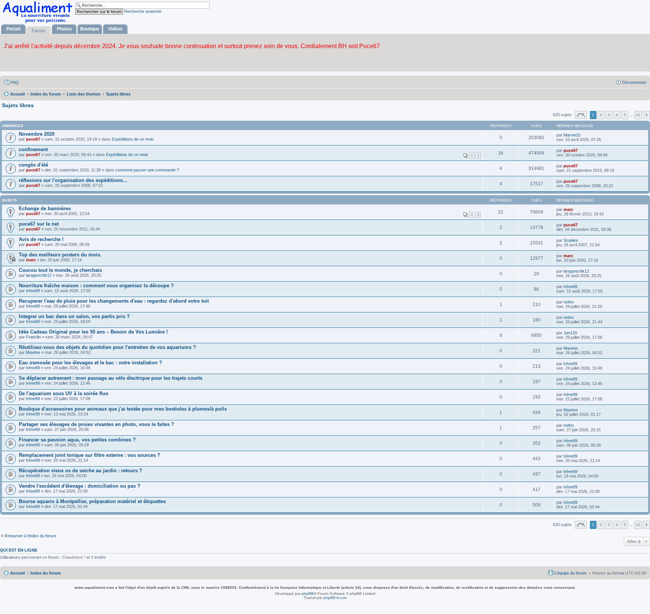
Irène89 (33, 290)
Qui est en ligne (18, 550)
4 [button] (617, 115)
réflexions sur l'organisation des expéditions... (73, 180)
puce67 (33, 139)
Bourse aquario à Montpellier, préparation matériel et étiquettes (92, 501)
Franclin (33, 337)
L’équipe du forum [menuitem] (570, 573)
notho (568, 302)
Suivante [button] (646, 115)
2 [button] (601, 115)
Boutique (89, 29)
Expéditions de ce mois (133, 139)
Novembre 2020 (37, 134)
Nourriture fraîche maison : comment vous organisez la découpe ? (96, 285)
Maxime (33, 352)
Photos (64, 29)
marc (568, 209)
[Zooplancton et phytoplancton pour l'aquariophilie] (39, 23)
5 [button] (625, 115)
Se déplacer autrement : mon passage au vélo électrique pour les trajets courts (110, 378)
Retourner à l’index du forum (30, 536)
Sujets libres (18, 105)
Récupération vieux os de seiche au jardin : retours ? (80, 470)
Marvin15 (571, 135)
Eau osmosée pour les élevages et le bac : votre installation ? (90, 362)
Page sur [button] (581, 115)
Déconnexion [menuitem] (634, 82)
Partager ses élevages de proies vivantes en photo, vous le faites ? (96, 424)
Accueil (17, 573)
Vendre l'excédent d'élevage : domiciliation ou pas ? (79, 486)
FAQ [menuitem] (15, 82)
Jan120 (570, 332)
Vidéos (115, 29)
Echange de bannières (45, 208)
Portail (13, 29)
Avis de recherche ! (41, 239)
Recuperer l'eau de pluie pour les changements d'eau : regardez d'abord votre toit (114, 301)
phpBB (308, 593)
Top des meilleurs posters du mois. (60, 255)
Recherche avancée (142, 11)
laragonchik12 (39, 275)
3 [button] (609, 115)
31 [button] (638, 115)
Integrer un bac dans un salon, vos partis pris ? (74, 316)
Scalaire (570, 240)
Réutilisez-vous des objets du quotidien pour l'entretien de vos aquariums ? (107, 347)
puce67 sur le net (39, 224)
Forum (39, 30)
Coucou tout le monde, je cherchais (60, 270)
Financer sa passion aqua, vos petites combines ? (77, 440)
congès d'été (33, 165)
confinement (33, 149)
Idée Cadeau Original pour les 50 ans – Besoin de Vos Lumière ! (93, 332)
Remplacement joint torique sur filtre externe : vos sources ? (89, 455)
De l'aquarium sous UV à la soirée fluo (63, 393)
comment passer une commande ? (147, 170)
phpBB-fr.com (335, 598)
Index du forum (45, 573)
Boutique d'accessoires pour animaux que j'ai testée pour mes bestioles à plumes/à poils (123, 409)
